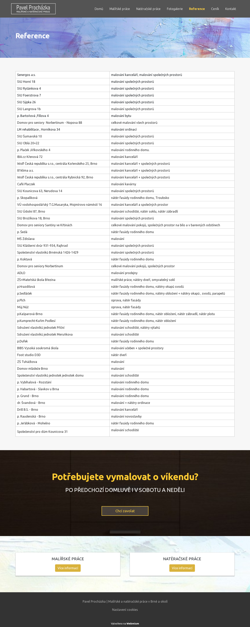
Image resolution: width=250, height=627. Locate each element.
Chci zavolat (125, 511)
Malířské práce (119, 9)
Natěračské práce (148, 9)
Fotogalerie (175, 9)
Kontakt (230, 9)
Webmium (133, 623)
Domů (99, 9)
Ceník (215, 9)
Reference (197, 9)
